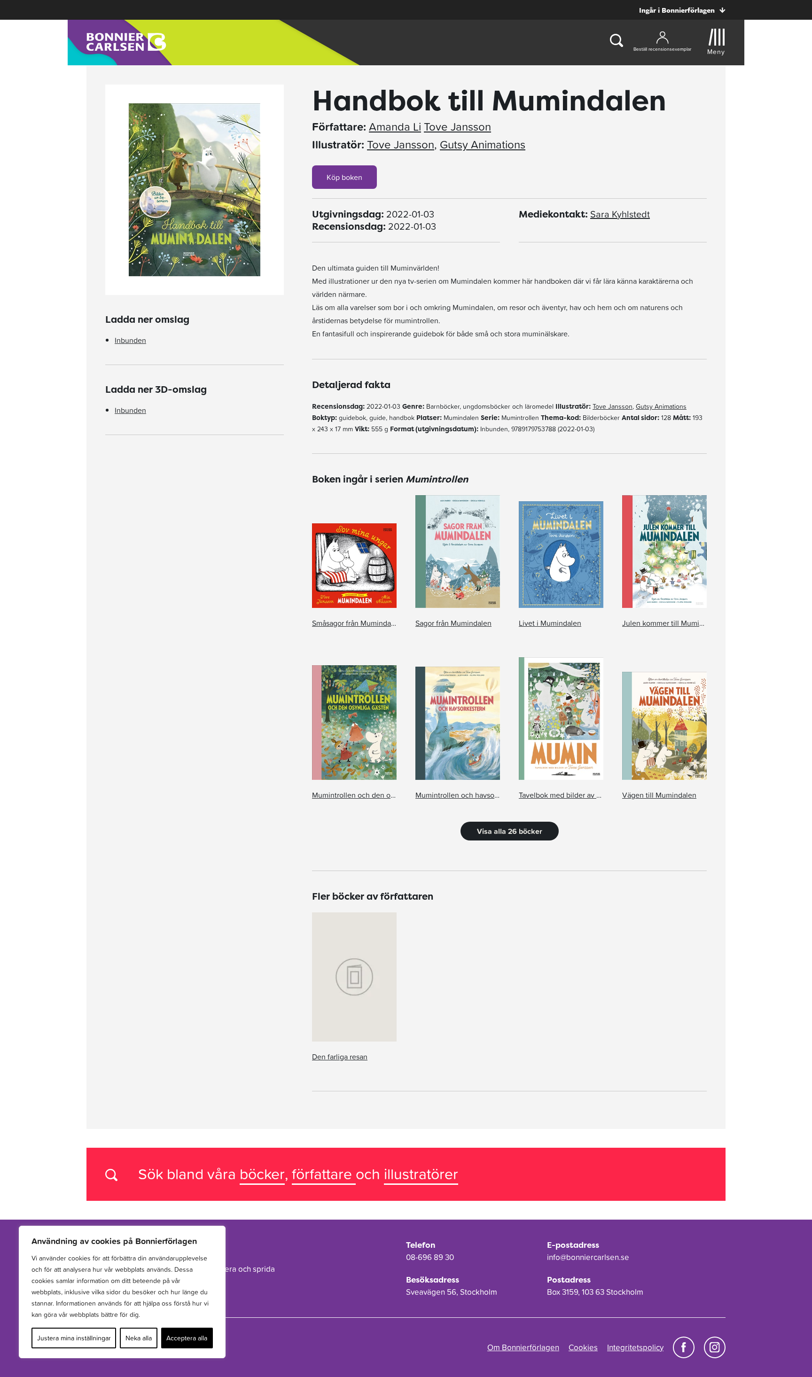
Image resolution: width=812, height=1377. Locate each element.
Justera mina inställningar (74, 1338)
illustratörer (421, 1174)
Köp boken (344, 177)
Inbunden (130, 340)
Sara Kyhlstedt (620, 214)
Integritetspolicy (635, 1347)
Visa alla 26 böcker (509, 831)
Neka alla (138, 1338)
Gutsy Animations (482, 144)
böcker (262, 1174)
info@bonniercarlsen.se (588, 1257)
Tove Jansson (457, 126)
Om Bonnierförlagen (523, 1347)
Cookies (583, 1347)
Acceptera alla (186, 1338)
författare (324, 1174)
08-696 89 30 (430, 1257)
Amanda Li (395, 126)
